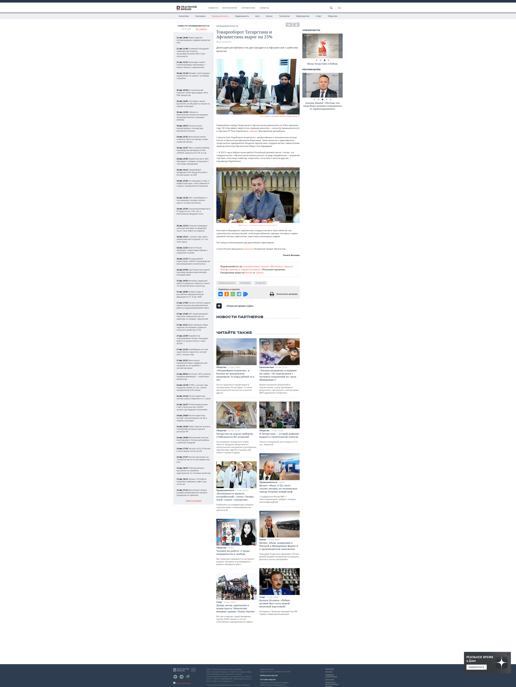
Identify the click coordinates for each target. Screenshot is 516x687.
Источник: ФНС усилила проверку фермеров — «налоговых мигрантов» (193, 376)
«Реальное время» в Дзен (239, 305)
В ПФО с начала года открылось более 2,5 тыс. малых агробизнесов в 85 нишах (192, 387)
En (339, 8)
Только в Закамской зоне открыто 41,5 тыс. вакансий (279, 439)
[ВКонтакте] (289, 25)
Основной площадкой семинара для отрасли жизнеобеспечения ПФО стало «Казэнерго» (193, 52)
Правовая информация (331, 676)
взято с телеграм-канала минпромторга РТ (282, 116)
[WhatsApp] (233, 294)
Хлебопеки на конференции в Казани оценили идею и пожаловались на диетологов (235, 501)
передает (254, 131)
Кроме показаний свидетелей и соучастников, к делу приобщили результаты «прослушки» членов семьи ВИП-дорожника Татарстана (279, 381)
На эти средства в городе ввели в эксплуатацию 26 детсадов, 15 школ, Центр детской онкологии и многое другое (235, 381)
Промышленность (220, 16)
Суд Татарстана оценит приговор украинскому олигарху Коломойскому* (193, 272)
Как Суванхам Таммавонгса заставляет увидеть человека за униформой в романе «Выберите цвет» (235, 557)
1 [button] (316, 60)
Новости (213, 8)
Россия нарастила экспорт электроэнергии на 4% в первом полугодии (192, 418)
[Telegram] (239, 294)
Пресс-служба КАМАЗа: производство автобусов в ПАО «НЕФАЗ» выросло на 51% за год (193, 150)
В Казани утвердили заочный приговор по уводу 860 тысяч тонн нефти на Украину (192, 228)
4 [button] (328, 60)
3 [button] (324, 60)
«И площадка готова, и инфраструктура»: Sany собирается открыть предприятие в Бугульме (193, 183)
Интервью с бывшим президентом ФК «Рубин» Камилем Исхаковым (278, 607)
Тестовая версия (267, 679)
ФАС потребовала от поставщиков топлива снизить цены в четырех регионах (192, 200)
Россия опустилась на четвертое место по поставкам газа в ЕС (193, 459)
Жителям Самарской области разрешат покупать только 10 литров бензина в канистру (193, 283)
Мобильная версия (269, 675)
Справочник (248, 8)
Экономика (200, 16)
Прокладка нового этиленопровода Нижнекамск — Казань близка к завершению (191, 65)
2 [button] (320, 60)
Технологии (284, 16)
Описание (329, 680)
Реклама (329, 672)
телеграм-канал (251, 266)
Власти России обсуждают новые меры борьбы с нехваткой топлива (192, 250)
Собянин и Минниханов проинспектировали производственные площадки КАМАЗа (192, 116)
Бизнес (269, 16)
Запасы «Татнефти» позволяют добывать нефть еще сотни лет (192, 481)
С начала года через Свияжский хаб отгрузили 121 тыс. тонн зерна (193, 239)
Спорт (318, 16)
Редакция (329, 669)
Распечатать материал (287, 294)
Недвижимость (242, 16)
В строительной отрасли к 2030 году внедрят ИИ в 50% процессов (192, 92)
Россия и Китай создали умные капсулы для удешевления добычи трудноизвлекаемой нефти (193, 305)
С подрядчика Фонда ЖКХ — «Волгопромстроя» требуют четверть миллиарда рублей (278, 493)
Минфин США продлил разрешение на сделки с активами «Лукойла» (193, 76)
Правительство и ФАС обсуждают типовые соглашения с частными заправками (193, 161)
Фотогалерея (230, 8)
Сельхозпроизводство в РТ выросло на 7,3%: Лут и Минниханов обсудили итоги (193, 211)
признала (249, 248)
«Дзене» (259, 272)
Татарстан (260, 283)
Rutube (249, 272)
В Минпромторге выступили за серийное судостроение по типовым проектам (193, 470)
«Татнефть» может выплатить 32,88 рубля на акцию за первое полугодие (193, 103)
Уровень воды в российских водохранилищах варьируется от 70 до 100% (190, 294)
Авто (257, 16)
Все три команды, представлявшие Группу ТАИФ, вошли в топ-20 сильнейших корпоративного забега (235, 613)
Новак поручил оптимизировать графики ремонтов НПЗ (193, 40)
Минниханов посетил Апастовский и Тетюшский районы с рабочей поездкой (193, 440)
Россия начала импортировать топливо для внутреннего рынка (190, 128)
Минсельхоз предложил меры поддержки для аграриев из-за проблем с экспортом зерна (192, 364)
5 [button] (330, 99)
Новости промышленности (193, 26)
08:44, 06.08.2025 (224, 42)
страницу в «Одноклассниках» (244, 269)
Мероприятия (302, 16)
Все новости (201, 29)
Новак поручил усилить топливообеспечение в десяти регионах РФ (193, 429)
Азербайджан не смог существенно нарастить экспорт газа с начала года (192, 352)
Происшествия (266, 367)
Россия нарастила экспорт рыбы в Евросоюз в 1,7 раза (193, 397)
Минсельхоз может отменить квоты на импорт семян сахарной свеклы (192, 139)
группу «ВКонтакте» (272, 266)
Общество (332, 16)
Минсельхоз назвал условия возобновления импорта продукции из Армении (192, 492)
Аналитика (184, 16)
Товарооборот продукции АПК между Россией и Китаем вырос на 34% (192, 172)
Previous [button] (304, 46)
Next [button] (341, 46)
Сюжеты (264, 8)
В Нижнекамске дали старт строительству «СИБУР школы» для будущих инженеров (192, 407)
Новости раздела (193, 501)
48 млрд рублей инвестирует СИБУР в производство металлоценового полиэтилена (193, 261)
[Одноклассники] (296, 25)
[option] (322, 46)
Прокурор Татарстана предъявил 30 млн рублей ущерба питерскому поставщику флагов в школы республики (279, 551)
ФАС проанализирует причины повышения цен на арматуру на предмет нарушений (192, 316)
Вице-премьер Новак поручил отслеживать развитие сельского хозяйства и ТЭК (192, 327)
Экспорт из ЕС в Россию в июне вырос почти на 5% (193, 449)
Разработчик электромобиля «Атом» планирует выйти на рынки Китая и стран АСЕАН (192, 339)
